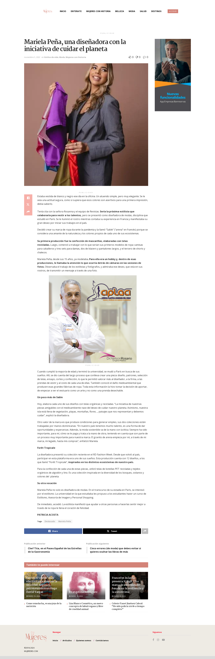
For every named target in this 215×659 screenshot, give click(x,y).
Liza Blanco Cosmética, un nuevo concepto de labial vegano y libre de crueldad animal (86, 606)
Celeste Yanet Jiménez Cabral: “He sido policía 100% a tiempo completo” (128, 606)
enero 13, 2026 (119, 596)
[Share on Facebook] (28, 197)
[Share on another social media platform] (28, 211)
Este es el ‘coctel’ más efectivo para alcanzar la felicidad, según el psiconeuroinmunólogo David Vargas (41, 585)
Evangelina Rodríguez (83, 592)
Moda (132, 11)
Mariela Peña (65, 521)
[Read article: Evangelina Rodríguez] (86, 585)
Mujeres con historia (98, 11)
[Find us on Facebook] (153, 640)
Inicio (63, 11)
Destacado (50, 521)
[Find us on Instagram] (158, 640)
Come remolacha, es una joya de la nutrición (43, 605)
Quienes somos (83, 640)
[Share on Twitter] (28, 204)
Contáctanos (102, 640)
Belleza (119, 11)
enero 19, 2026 (34, 596)
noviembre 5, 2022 (32, 57)
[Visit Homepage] (45, 11)
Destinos (156, 11)
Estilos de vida (51, 57)
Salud (143, 11)
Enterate (76, 11)
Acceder (173, 11)
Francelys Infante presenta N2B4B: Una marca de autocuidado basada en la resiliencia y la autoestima (127, 585)
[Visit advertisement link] (92, 319)
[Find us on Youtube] (163, 640)
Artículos (67, 640)
